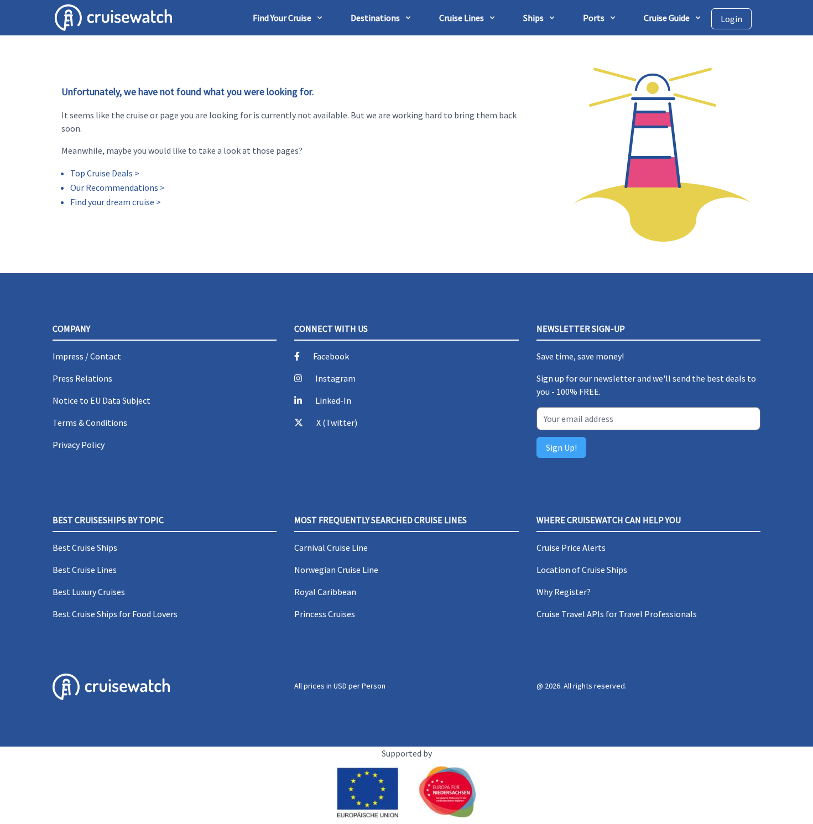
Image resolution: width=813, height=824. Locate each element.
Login (731, 18)
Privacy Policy (79, 444)
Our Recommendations (114, 187)
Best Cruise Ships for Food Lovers (115, 613)
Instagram (335, 378)
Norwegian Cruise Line (336, 569)
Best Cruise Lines (85, 569)
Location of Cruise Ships (581, 569)
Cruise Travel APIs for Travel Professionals (616, 613)
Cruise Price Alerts (571, 547)
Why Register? (563, 591)
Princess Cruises (324, 613)
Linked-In (333, 400)
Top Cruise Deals (101, 173)
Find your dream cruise (112, 201)
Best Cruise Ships (85, 547)
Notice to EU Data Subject (101, 400)
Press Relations (82, 378)
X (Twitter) (336, 422)
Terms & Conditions (90, 422)
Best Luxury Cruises (89, 591)
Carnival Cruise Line (331, 547)
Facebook (331, 356)
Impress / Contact (87, 356)
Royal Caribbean (325, 591)
